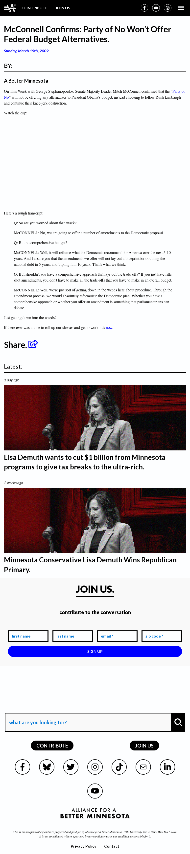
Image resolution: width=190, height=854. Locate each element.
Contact (111, 846)
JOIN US (62, 7)
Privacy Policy (83, 846)
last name (64, 626)
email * (106, 626)
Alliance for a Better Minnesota (103, 832)
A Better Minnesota (26, 81)
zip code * (153, 626)
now (109, 327)
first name (20, 626)
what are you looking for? (37, 709)
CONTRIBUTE (35, 7)
